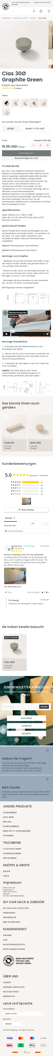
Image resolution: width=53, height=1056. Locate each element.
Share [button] (9, 592)
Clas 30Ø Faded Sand (12, 586)
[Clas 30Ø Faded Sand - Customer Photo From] (26, 501)
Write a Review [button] (27, 510)
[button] (43, 592)
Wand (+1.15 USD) (35, 128)
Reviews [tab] (8, 518)
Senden (44, 706)
